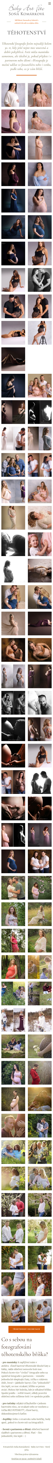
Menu (49, 3)
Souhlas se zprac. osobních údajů (26, 1459)
